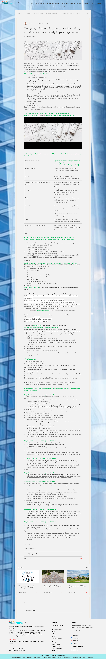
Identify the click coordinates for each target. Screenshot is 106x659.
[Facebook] (71, 638)
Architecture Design (30, 544)
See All (87, 567)
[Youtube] (71, 641)
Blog (53, 631)
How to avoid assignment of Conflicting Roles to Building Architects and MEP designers (26, 587)
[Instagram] (71, 635)
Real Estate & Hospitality (67, 13)
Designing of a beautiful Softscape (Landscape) (78, 587)
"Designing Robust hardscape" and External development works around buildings (53, 587)
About (54, 635)
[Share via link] (36, 554)
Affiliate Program (57, 639)
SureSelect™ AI (57, 629)
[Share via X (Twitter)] (29, 554)
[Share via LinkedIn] (32, 554)
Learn (53, 633)
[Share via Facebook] (25, 554)
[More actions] (81, 24)
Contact (54, 637)
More (78, 13)
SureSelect (28, 13)
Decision (24, 630)
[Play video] (53, 133)
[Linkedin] (71, 643)
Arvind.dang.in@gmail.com (83, 625)
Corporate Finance (51, 13)
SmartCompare (38, 13)
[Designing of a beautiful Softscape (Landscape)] (78, 576)
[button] (87, 13)
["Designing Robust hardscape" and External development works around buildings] (53, 576)
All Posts (19, 13)
